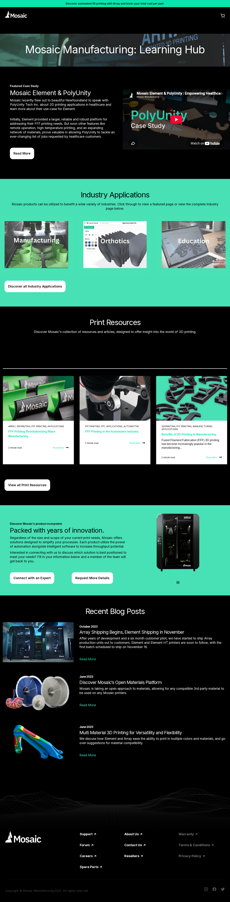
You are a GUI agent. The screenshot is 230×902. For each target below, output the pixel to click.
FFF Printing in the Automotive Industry (112, 431)
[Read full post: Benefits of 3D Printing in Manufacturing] (191, 398)
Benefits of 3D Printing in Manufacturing (189, 434)
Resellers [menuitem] (132, 856)
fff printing (39, 426)
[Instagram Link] (206, 889)
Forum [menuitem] (85, 845)
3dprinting (23, 426)
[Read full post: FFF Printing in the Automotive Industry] (115, 398)
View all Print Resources (27, 485)
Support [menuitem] (86, 834)
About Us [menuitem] (131, 834)
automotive (131, 426)
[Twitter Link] (223, 889)
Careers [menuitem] (86, 856)
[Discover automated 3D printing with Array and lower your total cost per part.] (115, 3)
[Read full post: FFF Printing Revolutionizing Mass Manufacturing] (38, 398)
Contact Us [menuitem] (133, 845)
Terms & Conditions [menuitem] (195, 845)
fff (103, 426)
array (11, 426)
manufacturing (202, 426)
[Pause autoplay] (178, 582)
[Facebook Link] (214, 889)
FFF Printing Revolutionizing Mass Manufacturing (31, 434)
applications (56, 426)
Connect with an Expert (32, 578)
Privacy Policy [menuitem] (190, 856)
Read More (22, 153)
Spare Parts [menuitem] (89, 867)
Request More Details (92, 578)
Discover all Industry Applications (35, 286)
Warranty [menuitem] (187, 834)
